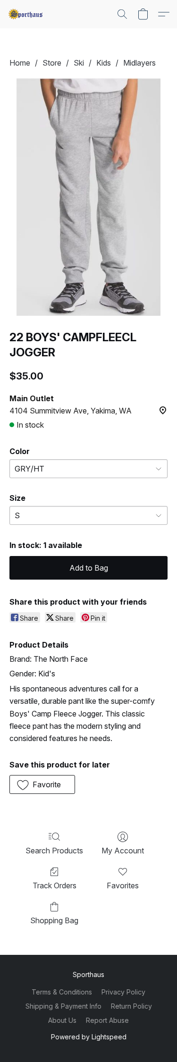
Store (51, 62)
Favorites (123, 885)
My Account (122, 850)
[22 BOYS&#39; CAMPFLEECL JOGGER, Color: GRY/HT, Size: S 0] (88, 197)
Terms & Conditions (62, 992)
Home (19, 62)
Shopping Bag (54, 920)
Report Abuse (107, 1020)
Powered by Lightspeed (88, 1037)
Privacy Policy (123, 992)
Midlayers (139, 62)
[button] (26, 14)
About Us (62, 1020)
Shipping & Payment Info (63, 1006)
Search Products (54, 850)
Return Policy (131, 1006)
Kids (103, 62)
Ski (79, 62)
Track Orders (54, 885)
